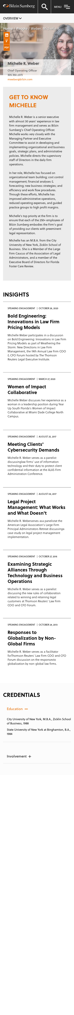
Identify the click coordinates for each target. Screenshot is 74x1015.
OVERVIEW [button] (11, 18)
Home (8, 28)
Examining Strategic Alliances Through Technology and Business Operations (35, 572)
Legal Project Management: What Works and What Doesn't (36, 507)
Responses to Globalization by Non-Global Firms (32, 638)
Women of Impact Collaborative (27, 389)
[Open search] (44, 6)
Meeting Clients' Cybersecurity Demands (33, 447)
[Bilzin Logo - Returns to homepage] (19, 6)
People (22, 28)
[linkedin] (7, 35)
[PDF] (7, 48)
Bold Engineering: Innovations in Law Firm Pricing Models (33, 321)
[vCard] (7, 41)
